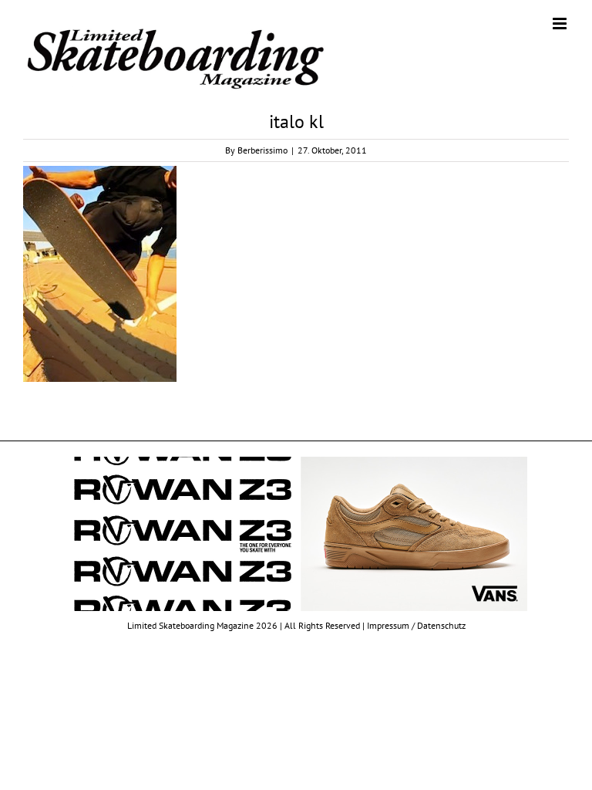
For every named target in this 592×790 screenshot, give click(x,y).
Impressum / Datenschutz (416, 625)
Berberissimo (262, 150)
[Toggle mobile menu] (561, 23)
